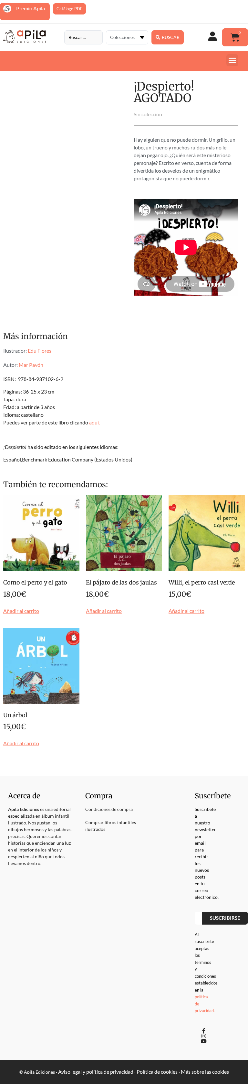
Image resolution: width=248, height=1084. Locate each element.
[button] (232, 60)
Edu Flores (39, 350)
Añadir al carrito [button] (21, 610)
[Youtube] (203, 1041)
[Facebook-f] (203, 1030)
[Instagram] (203, 1036)
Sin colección (148, 114)
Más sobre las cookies (205, 1072)
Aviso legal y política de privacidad (95, 1072)
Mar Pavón (31, 365)
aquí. (94, 422)
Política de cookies (157, 1072)
